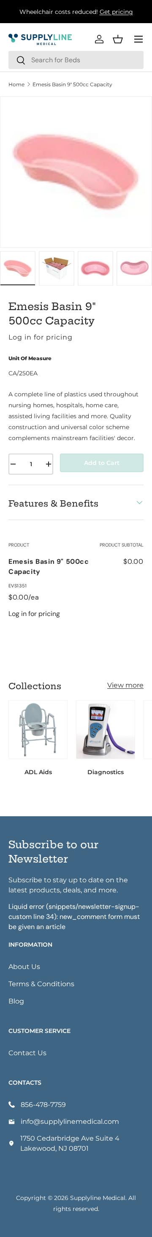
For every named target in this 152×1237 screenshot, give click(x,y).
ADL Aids (38, 772)
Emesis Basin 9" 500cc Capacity (72, 84)
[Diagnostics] (105, 730)
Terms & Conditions (41, 983)
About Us (24, 966)
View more (125, 684)
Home (16, 84)
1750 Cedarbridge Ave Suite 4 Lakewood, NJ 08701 (69, 1142)
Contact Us (27, 1052)
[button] (118, 39)
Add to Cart (101, 463)
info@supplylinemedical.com (70, 1121)
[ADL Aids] (38, 730)
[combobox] (76, 60)
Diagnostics (105, 772)
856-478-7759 (43, 1104)
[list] (76, 172)
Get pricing (116, 12)
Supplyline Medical (97, 1198)
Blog (16, 1000)
